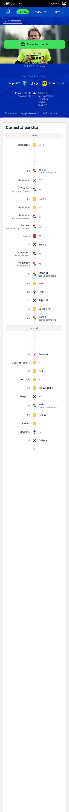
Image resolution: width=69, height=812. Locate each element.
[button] (40, 11)
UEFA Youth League (8, 12)
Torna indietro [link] (14, 20)
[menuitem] (24, 11)
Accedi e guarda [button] (37, 44)
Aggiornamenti (30, 113)
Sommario (11, 113)
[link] (22, 11)
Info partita (50, 113)
